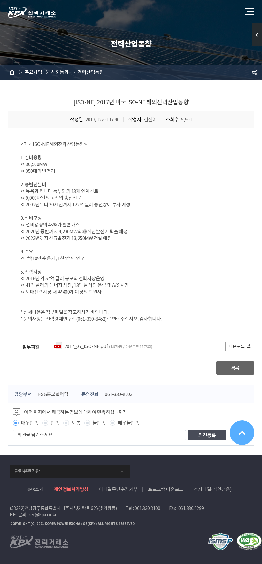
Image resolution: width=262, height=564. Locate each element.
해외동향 (59, 72)
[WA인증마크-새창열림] (249, 536)
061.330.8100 (147, 508)
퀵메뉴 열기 (257, 34)
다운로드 (237, 346)
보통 (76, 423)
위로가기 (242, 432)
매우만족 (29, 423)
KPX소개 (35, 489)
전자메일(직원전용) (212, 489)
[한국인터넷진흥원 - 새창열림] (220, 536)
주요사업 (33, 72)
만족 (55, 423)
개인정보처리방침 (71, 489)
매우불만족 (129, 423)
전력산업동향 (91, 72)
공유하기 (254, 72)
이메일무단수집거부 (118, 489)
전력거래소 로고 (32, 12)
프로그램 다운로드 (165, 489)
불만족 (99, 423)
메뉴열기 (249, 11)
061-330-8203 (118, 394)
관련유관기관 (27, 471)
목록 (235, 368)
